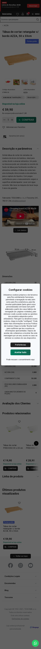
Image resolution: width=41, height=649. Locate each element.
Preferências (20, 345)
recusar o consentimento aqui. (23, 359)
